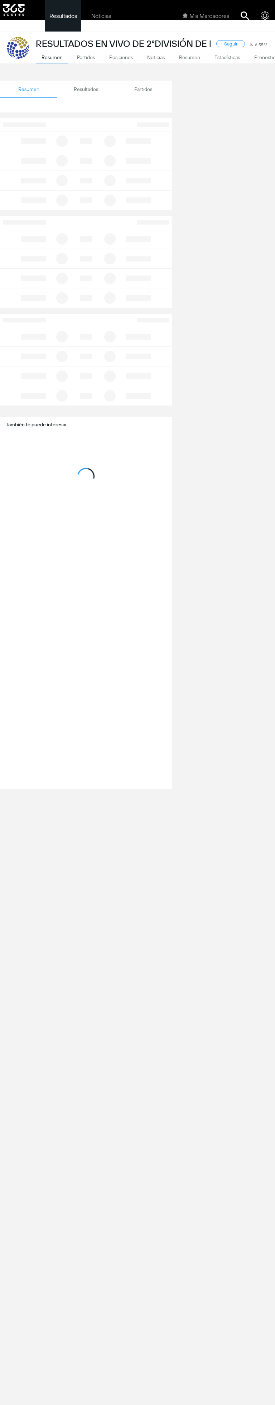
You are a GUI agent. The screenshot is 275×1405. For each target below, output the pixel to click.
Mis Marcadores (209, 16)
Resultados (63, 16)
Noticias (101, 16)
